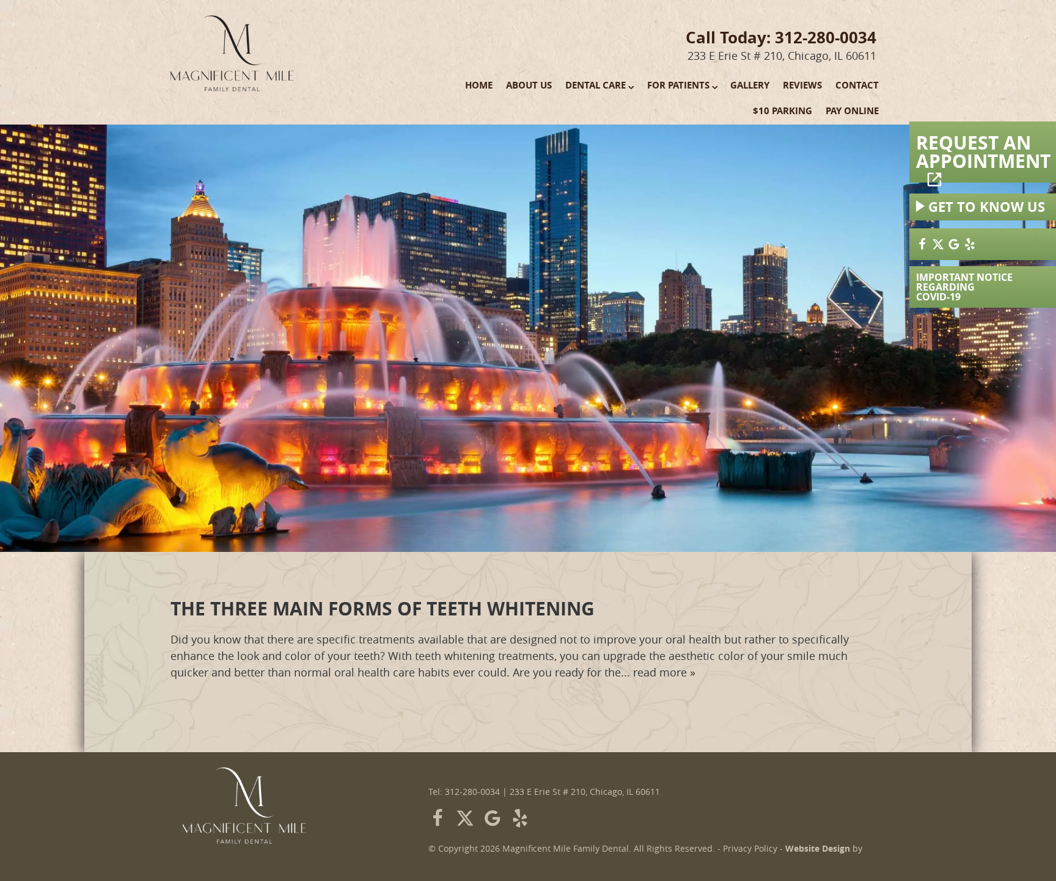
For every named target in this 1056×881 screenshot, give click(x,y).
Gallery (749, 85)
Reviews (802, 85)
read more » (664, 672)
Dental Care (595, 85)
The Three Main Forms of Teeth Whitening (382, 608)
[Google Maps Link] (954, 244)
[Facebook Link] (922, 244)
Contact (857, 85)
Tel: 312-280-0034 (464, 792)
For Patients (678, 85)
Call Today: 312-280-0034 (781, 37)
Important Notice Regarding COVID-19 (964, 286)
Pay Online (852, 110)
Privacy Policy (750, 849)
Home (479, 85)
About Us (529, 85)
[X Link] (938, 244)
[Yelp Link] (970, 244)
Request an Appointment (983, 151)
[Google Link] (492, 818)
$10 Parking (782, 110)
